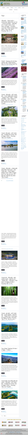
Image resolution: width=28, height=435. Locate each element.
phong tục (24, 138)
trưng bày (22, 143)
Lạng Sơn (12, 7)
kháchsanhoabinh (23, 131)
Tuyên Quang (15, 9)
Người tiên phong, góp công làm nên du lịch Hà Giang (25, 84)
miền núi (23, 136)
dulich (21, 123)
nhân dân (22, 138)
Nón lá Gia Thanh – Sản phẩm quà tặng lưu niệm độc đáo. (24, 100)
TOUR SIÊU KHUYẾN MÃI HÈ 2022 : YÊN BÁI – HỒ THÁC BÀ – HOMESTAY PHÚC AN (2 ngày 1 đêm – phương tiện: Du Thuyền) (9, 383)
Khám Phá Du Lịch (24, 68)
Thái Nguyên (10, 9)
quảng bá (25, 139)
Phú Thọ (19, 7)
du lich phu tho (23, 124)
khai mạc (22, 130)
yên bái (24, 146)
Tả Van (23, 144)
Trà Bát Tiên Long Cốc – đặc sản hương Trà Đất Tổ (25, 107)
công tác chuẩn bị (22, 121)
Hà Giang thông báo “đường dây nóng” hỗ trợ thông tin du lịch (25, 92)
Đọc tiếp (3, 53)
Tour (4, 55)
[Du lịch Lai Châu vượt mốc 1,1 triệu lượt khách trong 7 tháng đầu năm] (22, 52)
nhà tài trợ (25, 137)
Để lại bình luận (4, 56)
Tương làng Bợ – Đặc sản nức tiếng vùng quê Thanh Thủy (25, 77)
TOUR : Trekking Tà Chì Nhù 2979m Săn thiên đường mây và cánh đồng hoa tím (9, 62)
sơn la (25, 141)
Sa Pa (22, 141)
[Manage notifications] (1, 433)
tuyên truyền (24, 143)
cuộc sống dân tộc (22, 120)
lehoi (25, 131)
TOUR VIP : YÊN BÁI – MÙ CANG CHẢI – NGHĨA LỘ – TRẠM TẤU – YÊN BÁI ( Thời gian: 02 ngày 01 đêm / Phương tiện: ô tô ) (9, 280)
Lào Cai (16, 7)
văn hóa (24, 145)
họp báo (25, 129)
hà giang (22, 129)
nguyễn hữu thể (22, 137)
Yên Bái (3, 55)
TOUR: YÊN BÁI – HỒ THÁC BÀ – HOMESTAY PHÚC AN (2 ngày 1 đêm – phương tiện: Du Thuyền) (9, 135)
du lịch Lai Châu (23, 125)
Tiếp (5, 415)
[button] (13, 12)
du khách (25, 122)
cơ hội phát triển (22, 122)
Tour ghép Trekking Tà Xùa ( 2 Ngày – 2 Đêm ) (9, 349)
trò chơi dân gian (23, 142)
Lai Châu (8, 7)
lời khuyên (22, 136)
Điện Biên (3, 7)
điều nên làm (22, 149)
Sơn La (23, 7)
